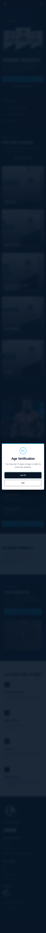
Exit (23, 483)
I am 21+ (23, 475)
